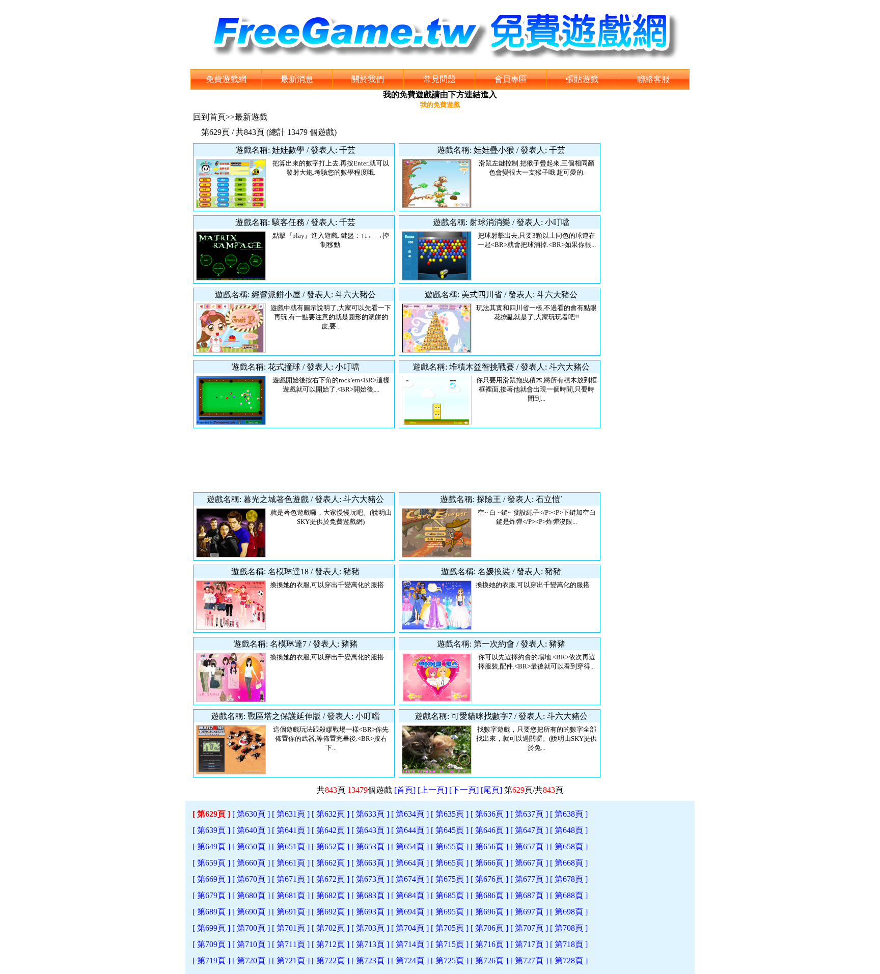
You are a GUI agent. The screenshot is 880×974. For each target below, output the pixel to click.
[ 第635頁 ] (450, 814)
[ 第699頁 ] (211, 928)
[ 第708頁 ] (569, 928)
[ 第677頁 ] (529, 879)
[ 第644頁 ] (410, 830)
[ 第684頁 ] (410, 895)
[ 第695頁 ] (450, 911)
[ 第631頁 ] (291, 814)
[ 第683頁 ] (370, 895)
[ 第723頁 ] (370, 960)
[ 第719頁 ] (211, 960)
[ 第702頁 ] (330, 928)
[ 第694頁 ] (410, 911)
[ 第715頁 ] (450, 944)
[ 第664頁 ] (410, 862)
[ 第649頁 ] (211, 846)
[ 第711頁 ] (291, 944)
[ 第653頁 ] (370, 846)
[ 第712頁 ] (330, 944)
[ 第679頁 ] (211, 895)
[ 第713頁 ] (370, 944)
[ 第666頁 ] (489, 862)
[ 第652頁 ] (330, 846)
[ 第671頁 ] (291, 879)
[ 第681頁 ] (291, 895)
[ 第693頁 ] (370, 911)
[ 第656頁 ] (489, 846)
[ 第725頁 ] (450, 960)
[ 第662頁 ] (330, 862)
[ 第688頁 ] (569, 895)
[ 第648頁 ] (569, 830)
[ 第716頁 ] (489, 944)
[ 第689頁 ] (211, 911)
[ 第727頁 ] (529, 960)
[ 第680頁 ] (251, 895)
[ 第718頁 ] (569, 944)
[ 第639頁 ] (211, 830)
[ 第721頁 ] (291, 960)
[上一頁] (432, 790)
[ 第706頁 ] (489, 928)
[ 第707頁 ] (529, 928)
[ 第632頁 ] (330, 814)
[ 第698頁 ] (569, 911)
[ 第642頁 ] (330, 830)
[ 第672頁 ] (330, 879)
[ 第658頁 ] (569, 846)
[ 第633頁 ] (370, 814)
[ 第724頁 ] (410, 960)
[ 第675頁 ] (450, 879)
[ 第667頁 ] (529, 862)
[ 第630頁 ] (251, 814)
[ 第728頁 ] (569, 960)
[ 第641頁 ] (291, 830)
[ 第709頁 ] (211, 944)
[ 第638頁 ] (569, 814)
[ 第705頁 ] (450, 928)
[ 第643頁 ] (370, 830)
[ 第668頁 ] (569, 862)
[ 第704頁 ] (410, 928)
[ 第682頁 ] (330, 895)
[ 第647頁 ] (529, 830)
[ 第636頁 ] (489, 814)
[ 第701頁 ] (291, 928)
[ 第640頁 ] (251, 830)
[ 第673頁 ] (370, 879)
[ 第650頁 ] (251, 846)
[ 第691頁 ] (291, 911)
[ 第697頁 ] (529, 911)
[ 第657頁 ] (529, 846)
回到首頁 (209, 117)
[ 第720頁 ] (251, 960)
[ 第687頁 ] (529, 895)
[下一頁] (464, 790)
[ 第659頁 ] (211, 862)
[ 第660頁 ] (251, 862)
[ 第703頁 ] (370, 928)
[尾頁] (491, 790)
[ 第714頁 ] (410, 944)
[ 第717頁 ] (529, 944)
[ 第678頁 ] (569, 879)
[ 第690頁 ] (251, 911)
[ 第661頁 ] (291, 862)
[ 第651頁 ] (291, 846)
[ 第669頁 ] (211, 879)
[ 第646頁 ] (489, 830)
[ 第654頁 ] (410, 846)
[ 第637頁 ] (529, 814)
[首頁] (405, 790)
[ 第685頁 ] (450, 895)
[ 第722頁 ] (330, 960)
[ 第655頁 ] (450, 846)
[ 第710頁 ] (251, 944)
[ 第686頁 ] (489, 895)
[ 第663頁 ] (370, 862)
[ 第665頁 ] (450, 862)
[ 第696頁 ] (489, 911)
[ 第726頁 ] (489, 960)
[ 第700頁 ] (251, 928)
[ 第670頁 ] (251, 879)
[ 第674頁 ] (410, 879)
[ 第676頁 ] (489, 879)
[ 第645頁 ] (450, 830)
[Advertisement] (396, 460)
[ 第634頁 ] (410, 814)
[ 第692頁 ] (330, 911)
